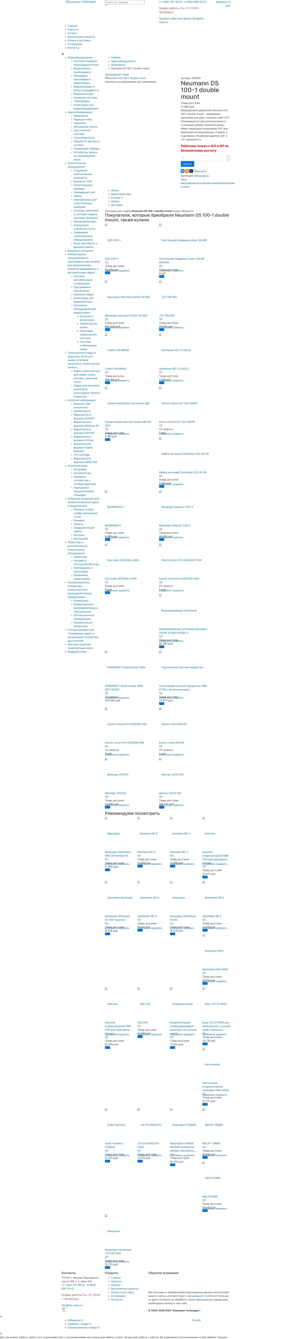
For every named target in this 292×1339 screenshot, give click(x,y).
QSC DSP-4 (111, 258)
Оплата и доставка (79, 40)
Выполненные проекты (81, 36)
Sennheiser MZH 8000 (215, 969)
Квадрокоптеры (77, 651)
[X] (191, 171)
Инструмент (81, 538)
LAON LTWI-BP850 (116, 368)
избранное (208, 1034)
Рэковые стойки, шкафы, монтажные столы (85, 513)
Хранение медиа (84, 294)
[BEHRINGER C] (114, 505)
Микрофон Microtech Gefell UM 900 (126, 315)
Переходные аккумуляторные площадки (84, 491)
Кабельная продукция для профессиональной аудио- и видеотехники (84, 502)
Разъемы (79, 520)
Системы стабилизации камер (88, 345)
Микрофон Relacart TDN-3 (175, 525)
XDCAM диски (82, 411)
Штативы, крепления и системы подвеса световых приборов (86, 214)
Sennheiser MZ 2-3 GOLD (173, 368)
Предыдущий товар (117, 74)
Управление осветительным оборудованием (83, 236)
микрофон (187, 183)
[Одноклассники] (187, 171)
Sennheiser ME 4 (147, 916)
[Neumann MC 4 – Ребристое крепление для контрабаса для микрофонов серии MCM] (180, 831)
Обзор (114, 190)
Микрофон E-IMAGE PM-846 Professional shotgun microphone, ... (183, 1147)
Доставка (117, 204)
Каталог (72, 33)
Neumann (212, 183)
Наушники (80, 123)
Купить (187, 163)
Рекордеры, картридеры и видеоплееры (82, 79)
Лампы (78, 195)
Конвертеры (81, 600)
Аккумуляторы (82, 473)
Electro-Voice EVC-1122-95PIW (177, 421)
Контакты (73, 47)
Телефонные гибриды (86, 148)
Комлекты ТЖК (83, 181)
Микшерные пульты (85, 126)
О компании (75, 44)
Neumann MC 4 (179, 852)
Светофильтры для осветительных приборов (85, 203)
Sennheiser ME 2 (212, 916)
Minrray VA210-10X (170, 793)
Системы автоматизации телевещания (83, 280)
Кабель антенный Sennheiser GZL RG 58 (182, 472)
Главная (72, 25)
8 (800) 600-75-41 (194, 1)
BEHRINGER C (113, 525)
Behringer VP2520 (115, 793)
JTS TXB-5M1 (167, 315)
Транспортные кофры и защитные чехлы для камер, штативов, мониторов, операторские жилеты (83, 360)
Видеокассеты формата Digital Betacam (83, 447)
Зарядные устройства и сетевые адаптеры (85, 480)
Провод (78, 524)
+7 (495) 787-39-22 (170, 1)
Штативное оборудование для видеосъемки (85, 309)
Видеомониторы (84, 93)
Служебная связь (84, 137)
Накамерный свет (84, 192)
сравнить (123, 270)
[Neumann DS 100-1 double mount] (125, 77)
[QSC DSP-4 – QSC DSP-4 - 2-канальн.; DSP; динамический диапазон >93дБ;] (113, 238)
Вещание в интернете (81, 250)
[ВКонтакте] (182, 171)
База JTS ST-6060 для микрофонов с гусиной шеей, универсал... (216, 1026)
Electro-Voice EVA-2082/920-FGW (179, 578)
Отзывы (117, 197)
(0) (106, 262)
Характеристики (121, 193)
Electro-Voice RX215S (171, 742)
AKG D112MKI (210, 1196)
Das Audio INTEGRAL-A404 (121, 578)
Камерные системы (85, 97)
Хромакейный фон (85, 221)
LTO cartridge (82, 454)
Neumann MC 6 (146, 852)
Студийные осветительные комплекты (83, 174)
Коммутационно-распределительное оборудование (86, 608)
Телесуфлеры (82, 101)
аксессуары (200, 183)
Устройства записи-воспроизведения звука (86, 156)
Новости (73, 29)
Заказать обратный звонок (175, 18)
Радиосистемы (83, 119)
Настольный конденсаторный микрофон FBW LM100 (215, 1086)
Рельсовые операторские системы (88, 334)
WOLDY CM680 (211, 1143)
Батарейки (80, 469)
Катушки (79, 535)
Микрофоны (81, 115)
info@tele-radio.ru (72, 1305)
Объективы (80, 556)
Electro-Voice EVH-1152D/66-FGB (124, 742)
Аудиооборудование (80, 112)
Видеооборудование (80, 57)
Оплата (115, 201)
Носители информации (82, 400)
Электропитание (78, 465)
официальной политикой (202, 1295)
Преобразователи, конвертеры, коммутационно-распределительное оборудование (80, 589)
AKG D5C (142, 1022)
